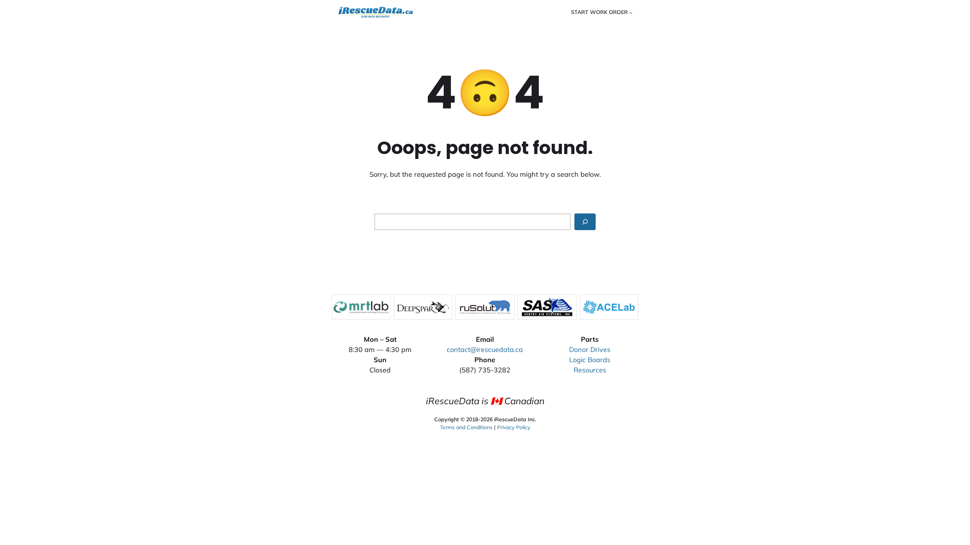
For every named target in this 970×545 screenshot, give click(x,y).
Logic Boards (589, 359)
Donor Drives (589, 349)
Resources (590, 370)
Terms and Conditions (466, 427)
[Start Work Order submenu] (630, 12)
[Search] (585, 221)
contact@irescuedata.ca (485, 349)
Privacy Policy (513, 427)
